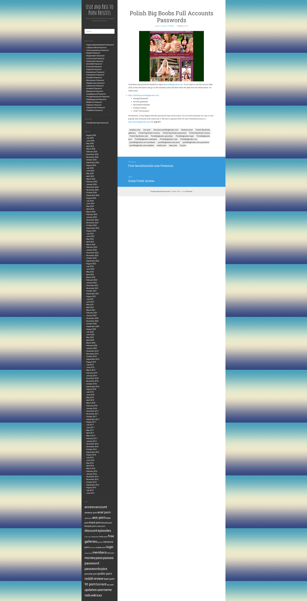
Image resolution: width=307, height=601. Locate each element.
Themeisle (188, 191)
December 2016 (92, 444)
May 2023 (90, 239)
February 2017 (91, 438)
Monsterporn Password (95, 80)
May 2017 (90, 430)
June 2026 (90, 141)
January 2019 (91, 376)
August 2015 (91, 488)
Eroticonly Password (94, 67)
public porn (105, 573)
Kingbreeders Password (95, 56)
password (92, 563)
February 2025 (91, 182)
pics (104, 569)
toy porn (110, 585)
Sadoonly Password (93, 69)
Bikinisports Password (94, 91)
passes (108, 558)
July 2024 (90, 201)
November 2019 (92, 354)
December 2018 (92, 378)
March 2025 (90, 179)
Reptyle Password (93, 53)
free (111, 536)
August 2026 (91, 135)
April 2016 (90, 466)
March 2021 (90, 310)
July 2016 (90, 457)
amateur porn (91, 512)
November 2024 (92, 190)
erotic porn (88, 537)
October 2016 (91, 449)
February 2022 (91, 280)
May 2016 (90, 463)
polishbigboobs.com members (142, 142)
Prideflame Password (94, 110)
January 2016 (91, 474)
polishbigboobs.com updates (142, 145)
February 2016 (91, 471)
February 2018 (91, 406)
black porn (95, 522)
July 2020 (90, 332)
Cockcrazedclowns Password (97, 50)
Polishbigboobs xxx (188, 139)
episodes (104, 531)
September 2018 (92, 387)
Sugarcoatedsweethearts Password (100, 45)
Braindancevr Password (95, 72)
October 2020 (91, 324)
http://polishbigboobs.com (139, 122)
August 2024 (91, 198)
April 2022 (90, 275)
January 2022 (91, 283)
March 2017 (90, 436)
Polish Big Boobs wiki (139, 136)
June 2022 (90, 269)
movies (90, 558)
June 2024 (90, 203)
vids (88, 595)
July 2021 (90, 299)
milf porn (110, 553)
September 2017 (92, 419)
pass (99, 558)
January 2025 (91, 184)
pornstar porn (91, 574)
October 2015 (91, 482)
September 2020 (92, 326)
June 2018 (90, 395)
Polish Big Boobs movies (149, 133)
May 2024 (90, 206)
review (98, 579)
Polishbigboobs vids (168, 139)
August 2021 (91, 296)
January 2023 (91, 250)
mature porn (88, 553)
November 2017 (92, 414)
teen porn (109, 578)
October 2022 (91, 258)
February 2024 (91, 214)
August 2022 (91, 264)
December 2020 (92, 318)
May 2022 (90, 272)
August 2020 (91, 329)
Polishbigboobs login (185, 136)
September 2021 (92, 294)
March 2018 (90, 403)
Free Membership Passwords (97, 123)
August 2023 (91, 231)
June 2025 (90, 171)
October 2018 (91, 384)
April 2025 (90, 176)
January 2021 (91, 315)
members (99, 552)
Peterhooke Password (94, 61)
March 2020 (90, 343)
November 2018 (92, 381)
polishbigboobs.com (174, 84)
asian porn (88, 518)
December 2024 (92, 187)
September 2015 (92, 485)
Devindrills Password (94, 64)
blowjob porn (90, 526)
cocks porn (100, 526)
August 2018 (91, 389)
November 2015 (92, 479)
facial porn (95, 537)
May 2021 (90, 305)
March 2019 (90, 370)
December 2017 (92, 411)
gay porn (100, 542)
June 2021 (90, 302)
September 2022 (92, 261)
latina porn (93, 547)
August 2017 (91, 422)
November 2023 (92, 223)
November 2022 (92, 255)
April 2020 (90, 340)
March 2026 (90, 149)
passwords (93, 569)
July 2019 (90, 365)
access (90, 507)
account (101, 507)
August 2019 (91, 362)
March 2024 (90, 212)
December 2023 (92, 220)
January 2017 (91, 441)
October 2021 (91, 291)
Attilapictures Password (95, 83)
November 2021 (92, 288)
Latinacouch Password (94, 86)
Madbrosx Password (94, 102)
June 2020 (90, 335)
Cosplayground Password (96, 94)
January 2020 (91, 348)
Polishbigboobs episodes (162, 136)
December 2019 (92, 351)
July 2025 (90, 168)
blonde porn (106, 523)
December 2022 (92, 253)
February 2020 (91, 345)
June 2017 (90, 427)
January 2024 (91, 217)
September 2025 (92, 163)
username (104, 590)
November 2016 (92, 447)
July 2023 (90, 234)
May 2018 (90, 397)
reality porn (161, 145)
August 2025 (91, 165)
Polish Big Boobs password (174, 133)
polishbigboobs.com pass (169, 142)
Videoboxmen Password (95, 108)
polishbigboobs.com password (196, 142)
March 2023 (90, 245)
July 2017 (90, 425)
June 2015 (90, 493)
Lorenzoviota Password (95, 58)
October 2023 (91, 225)
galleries (91, 541)
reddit (89, 579)
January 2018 (91, 408)
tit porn (90, 584)
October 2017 (91, 417)
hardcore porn (187, 130)
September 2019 (92, 359)
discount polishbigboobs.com (166, 130)
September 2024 (92, 195)
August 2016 (91, 455)
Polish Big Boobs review (199, 133)
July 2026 (90, 138)
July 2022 (90, 266)
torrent (101, 584)
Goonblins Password (94, 78)
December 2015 (92, 477)
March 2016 (90, 468)
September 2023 (92, 228)
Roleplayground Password (96, 99)
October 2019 (91, 356)
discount (91, 531)
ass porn (99, 518)
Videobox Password (93, 105)
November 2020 (92, 321)
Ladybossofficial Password (96, 48)
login (109, 547)
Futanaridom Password (95, 75)
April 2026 (90, 146)
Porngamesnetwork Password (97, 97)
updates (91, 590)
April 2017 (90, 433)
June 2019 (90, 367)
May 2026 (90, 143)
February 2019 (91, 373)
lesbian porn (101, 547)
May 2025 (90, 173)
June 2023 (90, 236)
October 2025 (91, 160)
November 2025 (92, 157)
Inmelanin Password (94, 88)
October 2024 (91, 193)
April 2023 (90, 242)
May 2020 (90, 337)
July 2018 (90, 392)
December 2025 (92, 154)
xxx (99, 595)
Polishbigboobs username (146, 139)
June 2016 (90, 460)
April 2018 (90, 400)
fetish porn (103, 537)
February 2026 (91, 152)
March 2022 (90, 277)
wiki (94, 595)
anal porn (104, 512)
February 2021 (91, 313)
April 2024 (90, 209)
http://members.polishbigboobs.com (143, 95)
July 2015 (90, 490)
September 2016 (92, 452)
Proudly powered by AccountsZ (160, 191)
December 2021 (92, 285)
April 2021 (90, 307)
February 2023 (91, 247)
